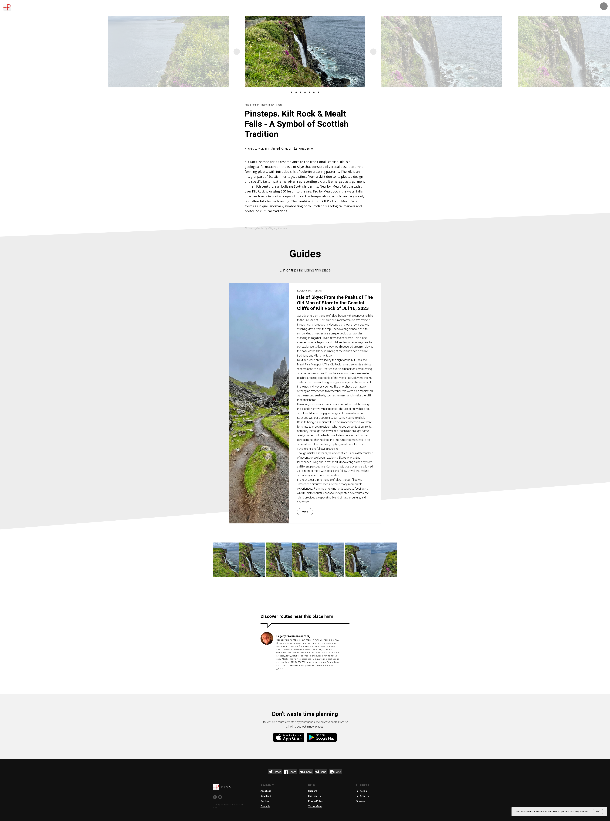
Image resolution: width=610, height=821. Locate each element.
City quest (361, 801)
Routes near (267, 104)
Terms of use (315, 806)
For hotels (361, 791)
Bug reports (314, 796)
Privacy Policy (315, 801)
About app (266, 791)
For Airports (362, 796)
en (313, 148)
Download (266, 796)
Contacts (265, 806)
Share (279, 104)
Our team (265, 801)
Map (247, 104)
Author (255, 104)
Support (312, 791)
